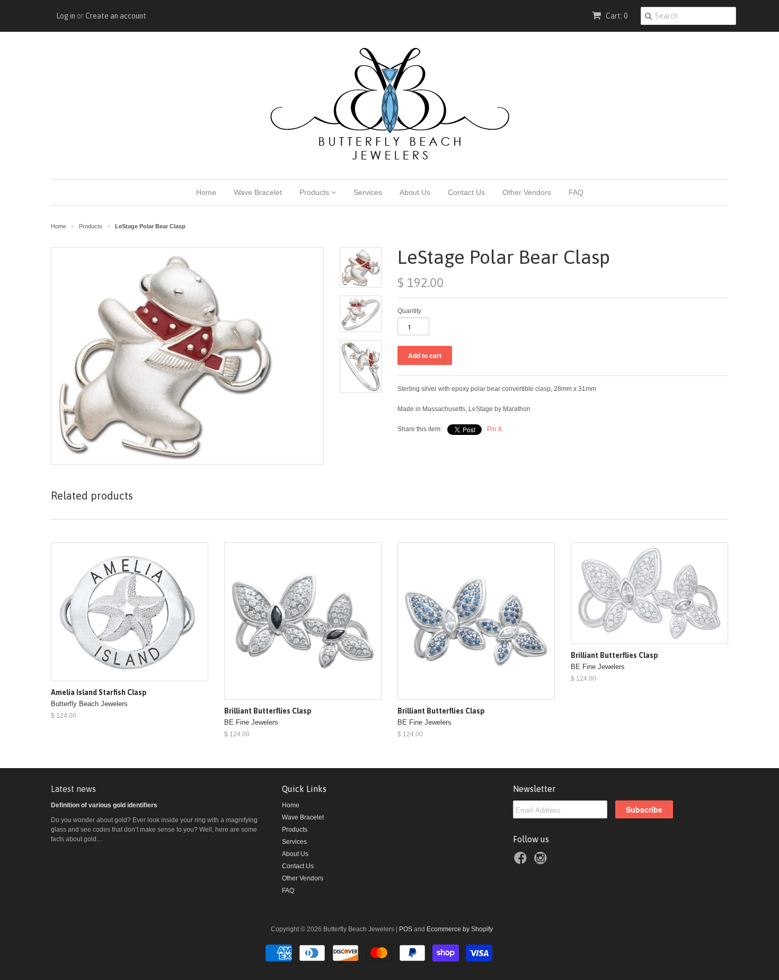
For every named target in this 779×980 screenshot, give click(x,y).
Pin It (494, 429)
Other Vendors (526, 192)
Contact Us (466, 192)
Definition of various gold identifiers (104, 805)
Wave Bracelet (258, 192)
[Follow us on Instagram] (542, 861)
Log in (65, 16)
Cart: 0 (615, 16)
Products (315, 192)
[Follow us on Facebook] (522, 861)
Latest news (73, 789)
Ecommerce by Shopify (460, 929)
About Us (415, 192)
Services (367, 192)
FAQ (576, 192)
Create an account (115, 16)
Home (206, 192)
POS (405, 929)
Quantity (409, 311)
